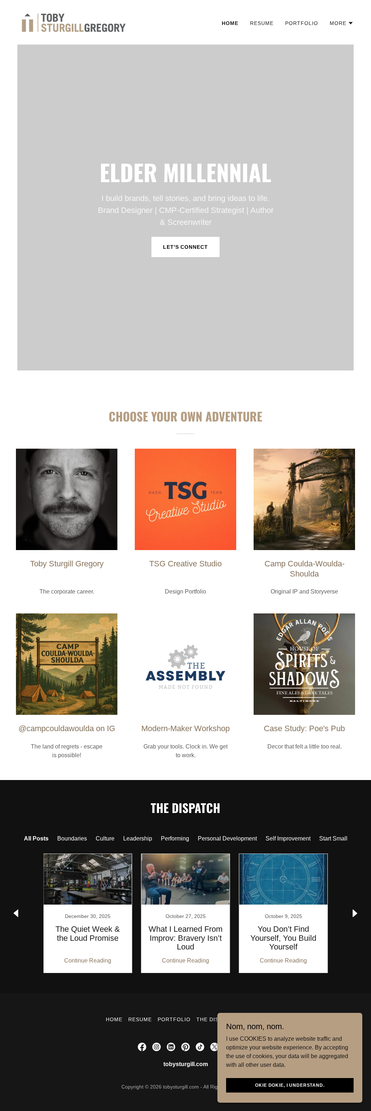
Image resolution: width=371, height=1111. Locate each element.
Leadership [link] (137, 838)
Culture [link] (105, 838)
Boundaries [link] (72, 838)
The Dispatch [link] (216, 1019)
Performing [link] (175, 838)
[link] (73, 22)
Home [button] (114, 1019)
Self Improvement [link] (288, 838)
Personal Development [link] (227, 838)
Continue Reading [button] (87, 960)
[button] (342, 23)
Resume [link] (262, 23)
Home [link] (230, 23)
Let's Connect (185, 247)
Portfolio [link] (301, 23)
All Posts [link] (36, 838)
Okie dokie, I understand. (289, 1084)
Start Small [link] (333, 838)
